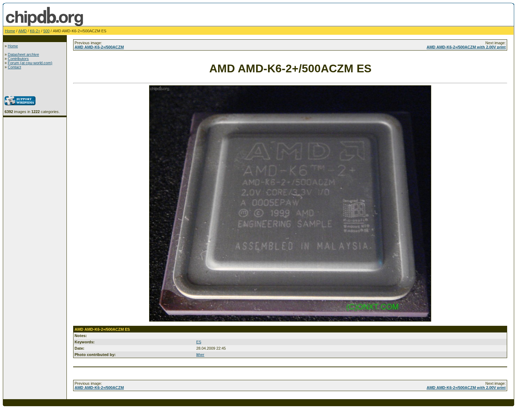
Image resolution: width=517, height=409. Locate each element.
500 (46, 31)
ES (198, 342)
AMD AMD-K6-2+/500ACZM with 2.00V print (466, 47)
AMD (22, 31)
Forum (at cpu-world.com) (30, 63)
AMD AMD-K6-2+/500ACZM (99, 47)
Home (10, 31)
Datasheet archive (23, 54)
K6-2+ (35, 31)
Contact (14, 67)
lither (200, 354)
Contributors (18, 59)
